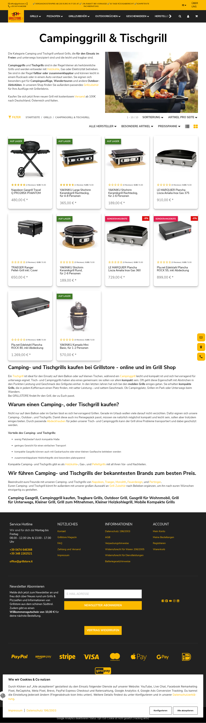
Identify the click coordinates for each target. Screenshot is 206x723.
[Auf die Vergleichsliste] (48, 141)
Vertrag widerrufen (103, 630)
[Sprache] (184, 5)
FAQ (59, 543)
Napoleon (98, 482)
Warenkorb (159, 549)
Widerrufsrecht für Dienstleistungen (124, 555)
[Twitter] (166, 601)
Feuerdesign (135, 482)
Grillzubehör (91, 85)
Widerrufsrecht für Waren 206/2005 (124, 549)
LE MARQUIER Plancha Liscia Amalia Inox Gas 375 (173, 191)
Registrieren (159, 543)
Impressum (15, 710)
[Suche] (180, 16)
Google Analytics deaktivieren (73, 718)
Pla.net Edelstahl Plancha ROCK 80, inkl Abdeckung (27, 346)
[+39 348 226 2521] (200, 357)
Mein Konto (159, 531)
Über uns (195, 5)
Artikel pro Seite (181, 117)
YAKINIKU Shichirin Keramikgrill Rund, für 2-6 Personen (71, 270)
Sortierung (151, 117)
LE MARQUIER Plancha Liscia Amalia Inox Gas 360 (124, 269)
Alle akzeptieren (185, 710)
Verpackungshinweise (117, 543)
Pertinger (155, 482)
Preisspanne (167, 126)
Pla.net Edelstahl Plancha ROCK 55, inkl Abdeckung (173, 269)
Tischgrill (18, 376)
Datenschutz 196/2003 (41, 710)
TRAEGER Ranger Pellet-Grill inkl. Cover (24, 269)
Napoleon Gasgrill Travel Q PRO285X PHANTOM (26, 191)
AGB (107, 537)
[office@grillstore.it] (200, 337)
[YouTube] (170, 601)
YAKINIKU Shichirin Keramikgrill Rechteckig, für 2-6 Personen (123, 193)
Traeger (109, 482)
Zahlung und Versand (69, 549)
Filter (16, 117)
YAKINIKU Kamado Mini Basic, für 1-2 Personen (74, 346)
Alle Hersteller (101, 126)
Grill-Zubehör (117, 486)
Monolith (121, 482)
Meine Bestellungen (163, 537)
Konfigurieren (160, 710)
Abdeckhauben (56, 421)
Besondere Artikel (135, 126)
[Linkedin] (178, 601)
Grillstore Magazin (67, 537)
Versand (80, 96)
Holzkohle (53, 69)
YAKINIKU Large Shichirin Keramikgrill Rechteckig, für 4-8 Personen (75, 193)
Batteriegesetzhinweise (117, 561)
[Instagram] (174, 601)
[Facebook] (163, 601)
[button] (168, 16)
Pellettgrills (99, 464)
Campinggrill (128, 376)
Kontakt (61, 531)
